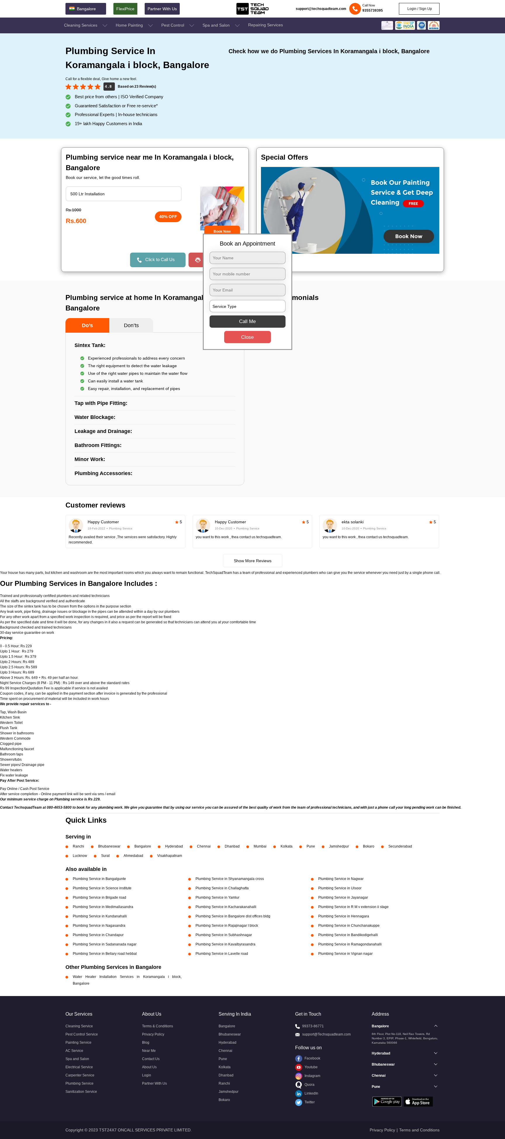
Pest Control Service (81, 1034)
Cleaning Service (79, 1026)
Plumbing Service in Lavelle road (222, 954)
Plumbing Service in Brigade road (99, 897)
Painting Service (78, 1042)
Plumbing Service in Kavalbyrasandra (225, 944)
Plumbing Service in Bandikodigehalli (348, 935)
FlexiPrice (125, 8)
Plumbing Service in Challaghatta (222, 888)
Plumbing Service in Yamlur (217, 897)
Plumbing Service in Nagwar (341, 879)
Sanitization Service (81, 1092)
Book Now (222, 231)
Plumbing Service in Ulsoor (340, 888)
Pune (311, 846)
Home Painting (130, 25)
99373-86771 (313, 1026)
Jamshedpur (339, 846)
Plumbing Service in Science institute (102, 888)
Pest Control (173, 25)
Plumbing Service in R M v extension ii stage (353, 907)
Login (146, 1075)
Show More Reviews (252, 560)
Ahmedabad (133, 856)
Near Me (149, 1051)
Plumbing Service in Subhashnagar (224, 935)
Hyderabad (174, 846)
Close (247, 337)
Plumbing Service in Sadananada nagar (104, 944)
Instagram (312, 1076)
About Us (149, 1067)
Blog (145, 1042)
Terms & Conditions (157, 1026)
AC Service (74, 1051)
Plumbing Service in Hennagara (343, 916)
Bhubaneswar (109, 846)
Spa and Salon (217, 25)
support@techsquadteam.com (321, 9)
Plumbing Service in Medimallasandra (103, 907)
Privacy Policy (153, 1034)
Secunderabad (400, 846)
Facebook (312, 1058)
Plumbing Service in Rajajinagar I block (227, 926)
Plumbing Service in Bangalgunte (99, 879)
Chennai (204, 846)
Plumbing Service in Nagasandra (99, 926)
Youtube (311, 1067)
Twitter (309, 1102)
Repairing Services (265, 25)
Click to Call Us (160, 259)
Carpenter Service (79, 1075)
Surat (105, 856)
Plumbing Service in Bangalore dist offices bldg (233, 916)
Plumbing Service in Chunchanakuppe (349, 926)
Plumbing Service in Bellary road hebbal (105, 954)
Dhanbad (232, 846)
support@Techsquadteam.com (326, 1034)
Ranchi (78, 846)
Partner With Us (162, 8)
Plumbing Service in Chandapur (98, 935)
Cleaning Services (81, 25)
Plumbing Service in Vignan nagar (345, 954)
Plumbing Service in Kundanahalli (100, 916)
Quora (309, 1085)
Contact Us (151, 1059)
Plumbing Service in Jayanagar (343, 897)
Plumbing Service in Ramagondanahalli (350, 944)
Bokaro (368, 846)
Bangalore (142, 846)
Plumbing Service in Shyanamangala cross (230, 879)
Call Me (247, 321)
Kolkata (287, 846)
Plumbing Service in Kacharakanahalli (226, 907)
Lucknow (80, 856)
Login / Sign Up (419, 9)
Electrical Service (79, 1067)
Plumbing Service (79, 1083)
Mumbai (260, 846)
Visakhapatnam (169, 856)
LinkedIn (311, 1093)
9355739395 (372, 10)
